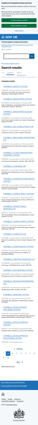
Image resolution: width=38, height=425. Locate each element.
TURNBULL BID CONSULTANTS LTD (18, 127)
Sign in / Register (6, 49)
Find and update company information (14, 42)
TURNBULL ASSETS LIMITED (15, 86)
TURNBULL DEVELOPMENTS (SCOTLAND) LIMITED (15, 337)
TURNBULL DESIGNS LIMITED (16, 295)
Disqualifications (21, 75)
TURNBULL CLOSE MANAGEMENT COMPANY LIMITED (18, 154)
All (3, 72)
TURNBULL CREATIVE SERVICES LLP (19, 259)
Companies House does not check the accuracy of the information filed (17, 45)
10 (8, 358)
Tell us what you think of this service (13, 382)
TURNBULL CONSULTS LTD (14, 234)
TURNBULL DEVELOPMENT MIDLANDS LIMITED (15, 308)
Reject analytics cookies (19, 26)
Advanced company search (10, 63)
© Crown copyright (19, 420)
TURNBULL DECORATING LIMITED (18, 270)
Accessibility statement (8, 401)
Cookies (10, 399)
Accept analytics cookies (19, 20)
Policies (3, 399)
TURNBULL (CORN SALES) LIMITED (18, 246)
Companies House (11, 405)
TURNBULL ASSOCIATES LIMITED (17, 99)
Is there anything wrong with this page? (14, 386)
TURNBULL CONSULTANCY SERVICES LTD (15, 207)
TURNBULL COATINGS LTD (14, 166)
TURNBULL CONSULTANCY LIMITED (18, 194)
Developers (20, 401)
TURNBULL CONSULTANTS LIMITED (18, 221)
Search (31, 56)
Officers (19, 72)
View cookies (19, 31)
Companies (10, 72)
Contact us (17, 399)
